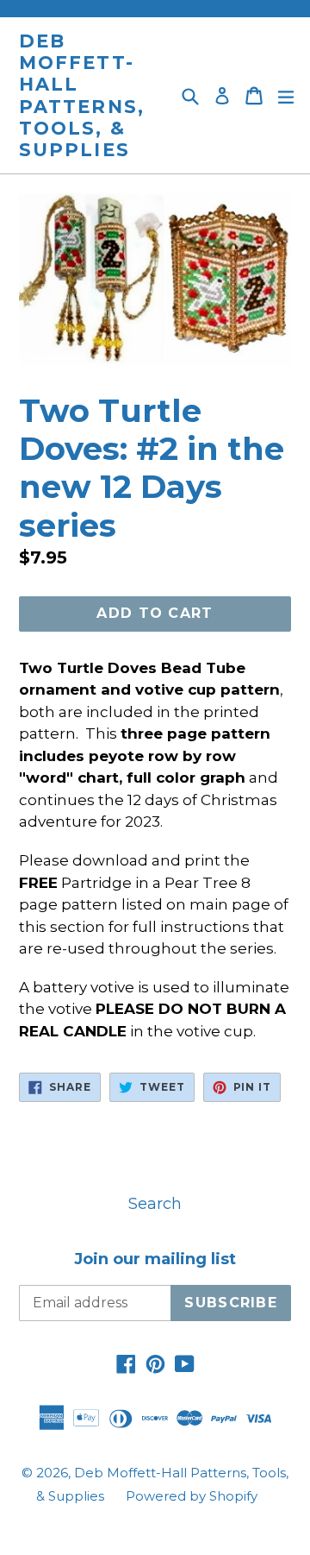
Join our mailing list (155, 1259)
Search (155, 1203)
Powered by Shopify (191, 1496)
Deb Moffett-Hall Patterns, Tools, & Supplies (82, 95)
